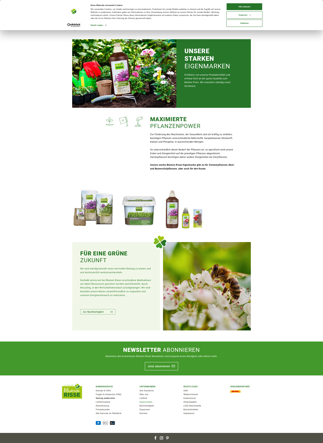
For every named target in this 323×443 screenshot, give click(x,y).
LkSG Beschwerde (192, 406)
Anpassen (243, 15)
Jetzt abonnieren (159, 366)
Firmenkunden (103, 409)
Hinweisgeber (190, 402)
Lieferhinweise (103, 402)
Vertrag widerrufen (105, 398)
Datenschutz (189, 398)
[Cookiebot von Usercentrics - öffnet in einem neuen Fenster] (74, 25)
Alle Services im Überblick (108, 413)
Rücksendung (102, 406)
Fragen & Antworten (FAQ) (109, 394)
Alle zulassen (244, 7)
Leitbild (143, 398)
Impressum (188, 413)
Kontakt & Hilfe (103, 390)
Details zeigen (97, 25)
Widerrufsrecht (190, 394)
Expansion (145, 409)
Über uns (144, 394)
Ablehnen (244, 23)
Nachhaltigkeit (147, 406)
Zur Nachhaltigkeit (93, 312)
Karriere (143, 413)
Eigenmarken (146, 402)
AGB (185, 390)
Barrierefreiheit (190, 409)
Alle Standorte (147, 390)
